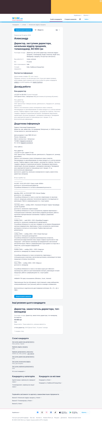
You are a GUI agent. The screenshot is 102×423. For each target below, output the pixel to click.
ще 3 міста (30, 353)
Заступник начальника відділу (21, 361)
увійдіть (16, 82)
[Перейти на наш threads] (42, 412)
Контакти (39, 417)
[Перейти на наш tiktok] (55, 412)
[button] (80, 19)
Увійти (86, 19)
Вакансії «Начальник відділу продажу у (26, 397)
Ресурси (56, 417)
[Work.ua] (17, 19)
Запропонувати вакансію (23, 30)
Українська (15, 412)
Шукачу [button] (84, 412)
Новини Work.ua (48, 417)
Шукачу (86, 15)
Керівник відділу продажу (20, 347)
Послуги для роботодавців (20, 417)
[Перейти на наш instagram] (46, 412)
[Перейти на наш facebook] (37, 412)
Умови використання (74, 417)
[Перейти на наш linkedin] (50, 412)
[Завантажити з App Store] (63, 412)
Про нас (32, 417)
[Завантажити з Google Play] (74, 412)
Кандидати (44, 380)
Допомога (64, 417)
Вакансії (17, 403)
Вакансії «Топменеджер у (22, 400)
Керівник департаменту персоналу (22, 351)
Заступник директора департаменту (23, 342)
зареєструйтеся (37, 82)
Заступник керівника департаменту (23, 366)
